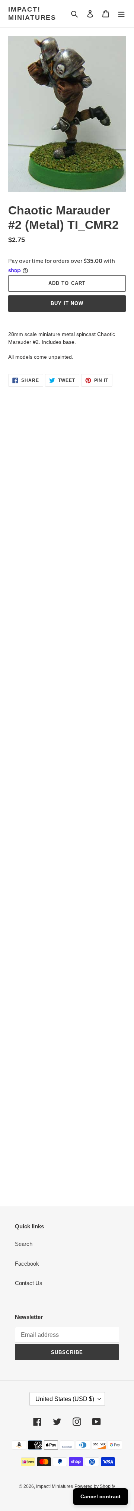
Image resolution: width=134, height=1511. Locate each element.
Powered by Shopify (94, 1486)
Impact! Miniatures (32, 13)
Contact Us (28, 1283)
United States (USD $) (64, 1399)
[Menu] (121, 14)
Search (23, 1244)
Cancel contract (100, 1496)
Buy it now (67, 303)
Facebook (27, 1263)
